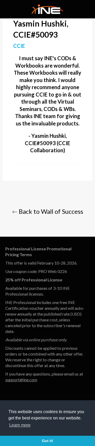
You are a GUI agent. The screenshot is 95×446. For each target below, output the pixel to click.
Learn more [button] (20, 425)
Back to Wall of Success (50, 211)
